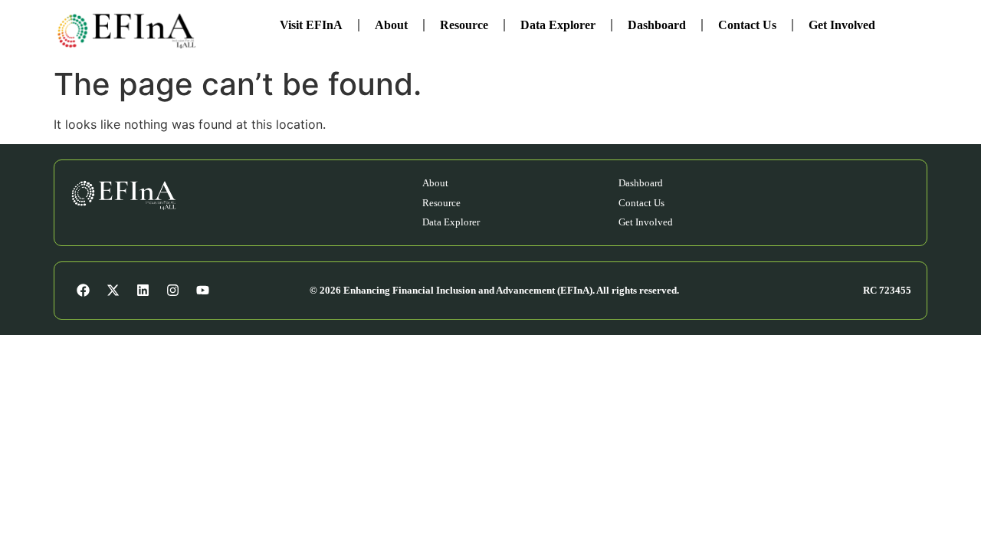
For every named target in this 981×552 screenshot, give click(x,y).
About (391, 24)
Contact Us (747, 24)
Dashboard (657, 24)
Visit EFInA (311, 24)
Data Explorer (557, 24)
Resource (464, 24)
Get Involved (842, 24)
